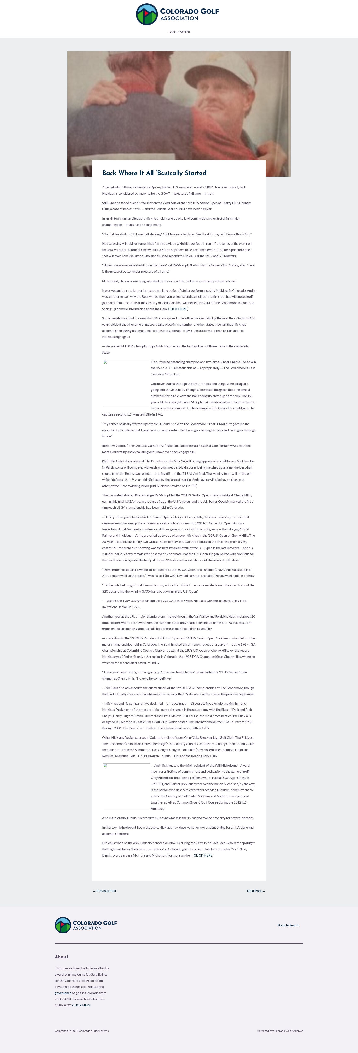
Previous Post (104, 890)
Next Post (256, 890)
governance (63, 993)
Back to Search (179, 32)
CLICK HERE (177, 309)
